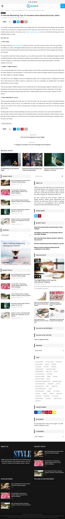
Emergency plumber (39, 376)
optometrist (54, 386)
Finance (48, 376)
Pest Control (56, 391)
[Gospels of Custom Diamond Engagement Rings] (57, 296)
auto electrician (49, 361)
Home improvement (57, 381)
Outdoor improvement (40, 388)
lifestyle (58, 383)
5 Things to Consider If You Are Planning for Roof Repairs (32, 144)
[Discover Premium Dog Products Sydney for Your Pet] (5, 212)
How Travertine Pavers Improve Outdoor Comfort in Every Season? (21, 200)
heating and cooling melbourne (42, 381)
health (48, 379)
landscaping (50, 383)
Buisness (47, 364)
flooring (55, 376)
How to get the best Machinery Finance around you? (41, 321)
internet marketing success (33, 32)
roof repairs (38, 396)
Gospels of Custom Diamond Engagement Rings (55, 304)
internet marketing (18, 45)
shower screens (39, 398)
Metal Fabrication (39, 386)
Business (3, 12)
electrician (49, 374)
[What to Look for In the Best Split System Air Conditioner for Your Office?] (5, 221)
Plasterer (37, 393)
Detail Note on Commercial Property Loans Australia (57, 320)
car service (53, 366)
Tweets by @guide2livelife (41, 339)
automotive (59, 361)
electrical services (39, 374)
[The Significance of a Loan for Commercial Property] (49, 268)
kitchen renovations (40, 383)
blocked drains (38, 364)
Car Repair (46, 366)
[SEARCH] (62, 176)
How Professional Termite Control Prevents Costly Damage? (20, 181)
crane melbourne (39, 371)
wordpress (38, 400)
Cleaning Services (39, 369)
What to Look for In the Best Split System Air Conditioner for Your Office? (20, 220)
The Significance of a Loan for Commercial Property (45, 281)
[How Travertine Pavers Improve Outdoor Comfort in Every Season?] (5, 202)
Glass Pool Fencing (39, 379)
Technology (48, 398)
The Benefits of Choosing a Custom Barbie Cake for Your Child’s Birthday (19, 191)
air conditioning (39, 361)
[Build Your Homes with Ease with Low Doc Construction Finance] (41, 296)
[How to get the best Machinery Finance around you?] (41, 313)
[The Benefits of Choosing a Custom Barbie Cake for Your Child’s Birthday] (5, 192)
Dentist (56, 371)
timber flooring (57, 398)
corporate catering (51, 369)
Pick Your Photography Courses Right (32, 137)
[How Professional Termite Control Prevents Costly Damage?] (5, 183)
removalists (59, 393)
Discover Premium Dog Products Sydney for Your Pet (54, 169)
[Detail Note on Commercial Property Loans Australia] (57, 313)
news (47, 386)
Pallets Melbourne (39, 391)
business (54, 364)
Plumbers (51, 393)
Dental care (48, 371)
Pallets (50, 388)
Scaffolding (46, 396)
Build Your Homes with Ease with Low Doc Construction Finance (41, 304)
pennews (49, 391)
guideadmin (5, 17)
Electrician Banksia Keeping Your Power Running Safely (32, 169)
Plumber (45, 393)
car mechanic (38, 366)
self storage (55, 396)
